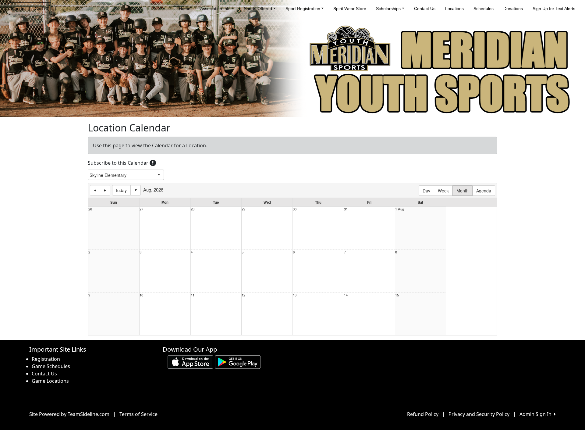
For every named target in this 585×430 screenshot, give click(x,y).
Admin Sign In (536, 414)
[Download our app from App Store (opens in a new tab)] (190, 361)
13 (294, 295)
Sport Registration (302, 8)
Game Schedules (51, 366)
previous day (95, 190)
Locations (454, 8)
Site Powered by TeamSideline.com (69, 414)
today (121, 190)
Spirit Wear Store (349, 8)
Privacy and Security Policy (478, 414)
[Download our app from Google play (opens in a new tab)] (238, 361)
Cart (42, 8)
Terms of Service (138, 414)
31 (346, 209)
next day (105, 190)
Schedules (483, 8)
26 (90, 209)
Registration (46, 359)
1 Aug (399, 209)
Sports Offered (258, 8)
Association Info (215, 8)
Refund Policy (422, 414)
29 (243, 209)
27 (141, 209)
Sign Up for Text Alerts (554, 8)
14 (346, 295)
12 (243, 295)
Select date (135, 190)
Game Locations (50, 381)
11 (192, 295)
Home (184, 8)
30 (294, 209)
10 (141, 295)
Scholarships (388, 8)
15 (397, 295)
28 (192, 209)
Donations (513, 8)
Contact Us (424, 8)
